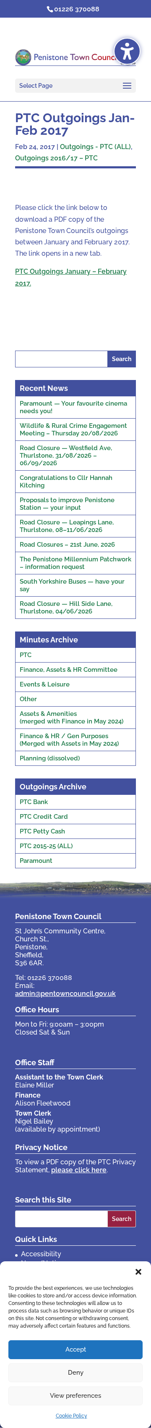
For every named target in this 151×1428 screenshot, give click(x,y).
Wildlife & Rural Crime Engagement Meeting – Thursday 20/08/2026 (73, 429)
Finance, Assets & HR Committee (68, 669)
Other (28, 699)
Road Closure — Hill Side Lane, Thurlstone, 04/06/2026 (66, 607)
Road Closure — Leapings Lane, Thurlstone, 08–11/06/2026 (67, 526)
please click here (79, 1170)
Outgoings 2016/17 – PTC (56, 158)
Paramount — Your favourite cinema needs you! (73, 407)
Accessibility (41, 1254)
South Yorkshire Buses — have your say (72, 585)
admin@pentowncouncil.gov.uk (65, 994)
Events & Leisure (45, 684)
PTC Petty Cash (42, 831)
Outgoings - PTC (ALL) (95, 147)
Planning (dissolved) (50, 758)
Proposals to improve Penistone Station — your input (67, 503)
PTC (25, 655)
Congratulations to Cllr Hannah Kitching (66, 481)
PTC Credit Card (44, 816)
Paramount (36, 861)
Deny (75, 1372)
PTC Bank (34, 802)
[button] (138, 1272)
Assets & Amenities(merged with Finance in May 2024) (71, 717)
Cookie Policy (71, 1416)
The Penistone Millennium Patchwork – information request (75, 563)
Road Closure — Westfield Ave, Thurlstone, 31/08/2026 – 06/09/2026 (66, 455)
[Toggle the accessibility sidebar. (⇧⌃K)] (127, 51)
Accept (75, 1349)
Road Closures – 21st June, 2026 (67, 544)
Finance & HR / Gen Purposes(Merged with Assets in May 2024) (69, 739)
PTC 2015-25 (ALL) (46, 846)
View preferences (75, 1395)
